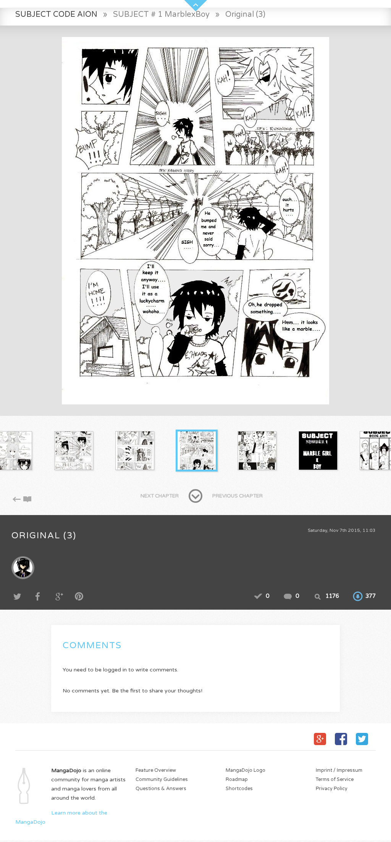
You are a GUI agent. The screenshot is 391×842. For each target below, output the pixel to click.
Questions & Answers (161, 789)
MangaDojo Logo (245, 770)
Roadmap (237, 779)
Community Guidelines (162, 779)
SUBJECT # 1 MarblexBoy (161, 14)
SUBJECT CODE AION (56, 14)
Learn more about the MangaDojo (61, 817)
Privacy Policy (331, 789)
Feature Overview (156, 770)
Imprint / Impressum (339, 770)
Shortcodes (239, 789)
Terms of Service (335, 779)
